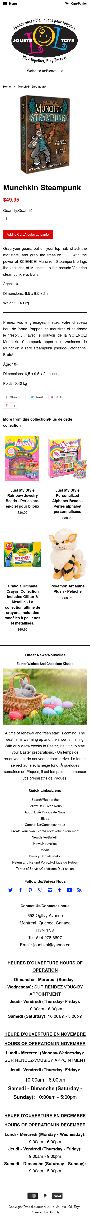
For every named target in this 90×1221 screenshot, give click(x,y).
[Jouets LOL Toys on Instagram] (50, 890)
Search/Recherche (45, 799)
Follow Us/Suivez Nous (45, 805)
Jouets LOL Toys (68, 1206)
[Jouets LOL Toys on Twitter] (10, 890)
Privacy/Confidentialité (45, 855)
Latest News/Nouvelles (45, 655)
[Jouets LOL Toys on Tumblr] (59, 890)
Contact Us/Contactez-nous (45, 824)
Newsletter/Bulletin (45, 837)
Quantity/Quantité (17, 210)
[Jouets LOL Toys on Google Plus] (40, 890)
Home (7, 86)
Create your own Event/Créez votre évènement (45, 830)
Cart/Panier (78, 3)
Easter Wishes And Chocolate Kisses (45, 663)
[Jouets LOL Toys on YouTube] (69, 890)
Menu (12, 3)
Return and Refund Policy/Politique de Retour (45, 862)
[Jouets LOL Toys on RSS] (79, 890)
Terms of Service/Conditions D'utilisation (45, 868)
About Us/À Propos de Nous (45, 812)
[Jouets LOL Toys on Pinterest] (30, 890)
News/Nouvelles (45, 843)
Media (45, 849)
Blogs (45, 818)
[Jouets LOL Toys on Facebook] (20, 890)
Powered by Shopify (45, 1212)
